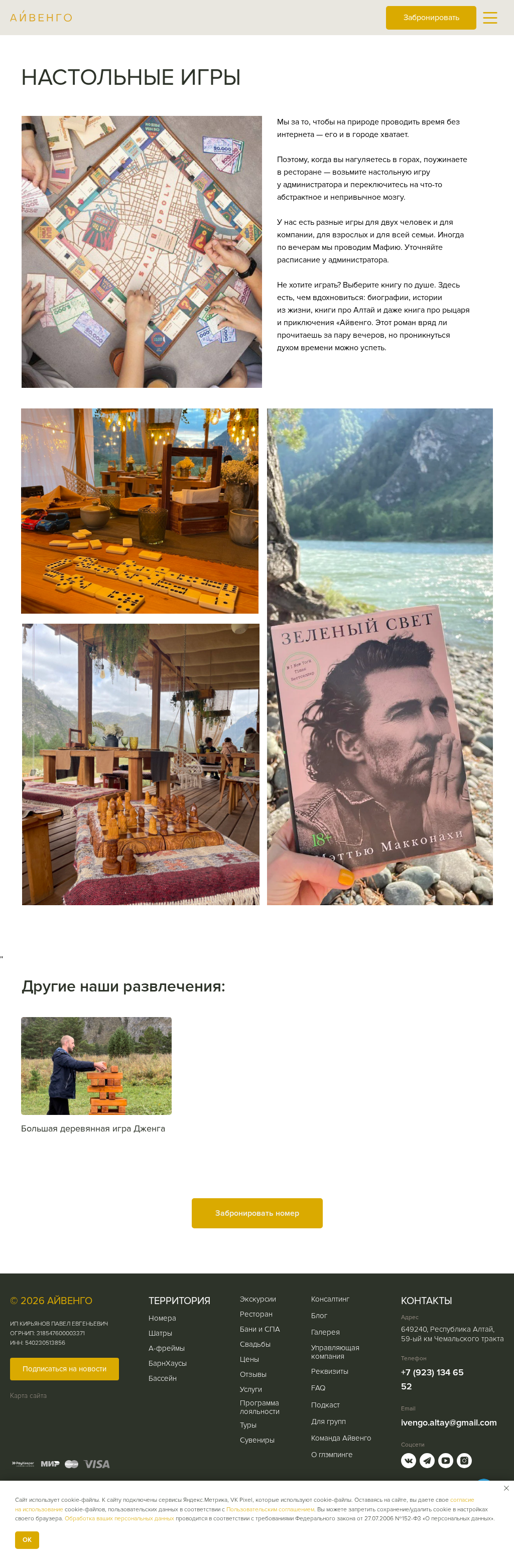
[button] (64, 1369)
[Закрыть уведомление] (506, 1488)
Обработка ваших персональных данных (119, 1518)
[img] (490, 18)
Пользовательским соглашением (270, 1509)
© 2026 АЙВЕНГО (51, 1301)
